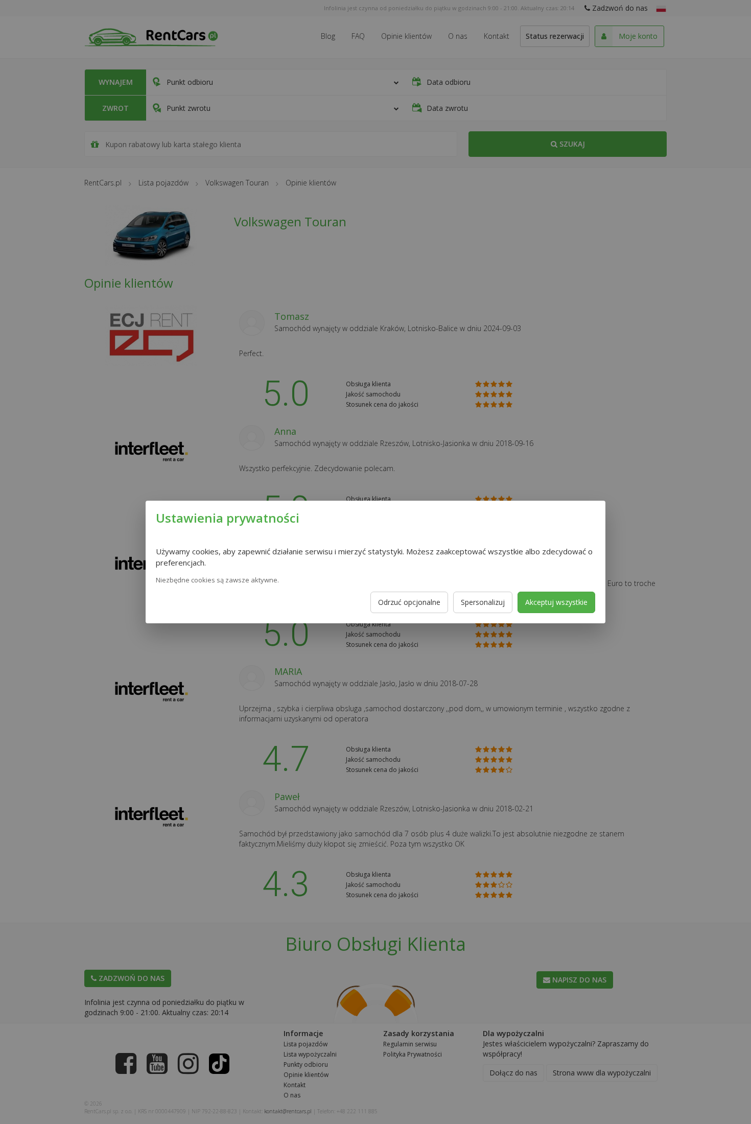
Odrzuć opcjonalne (409, 602)
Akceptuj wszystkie (556, 602)
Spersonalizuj (483, 602)
